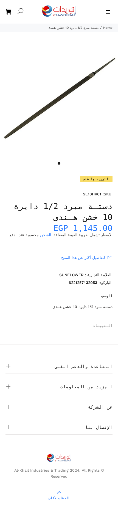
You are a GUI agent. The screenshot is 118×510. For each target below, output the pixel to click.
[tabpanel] (59, 100)
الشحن (45, 235)
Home (108, 28)
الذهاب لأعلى (59, 498)
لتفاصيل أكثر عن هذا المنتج (83, 257)
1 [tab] (59, 163)
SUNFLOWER (71, 275)
